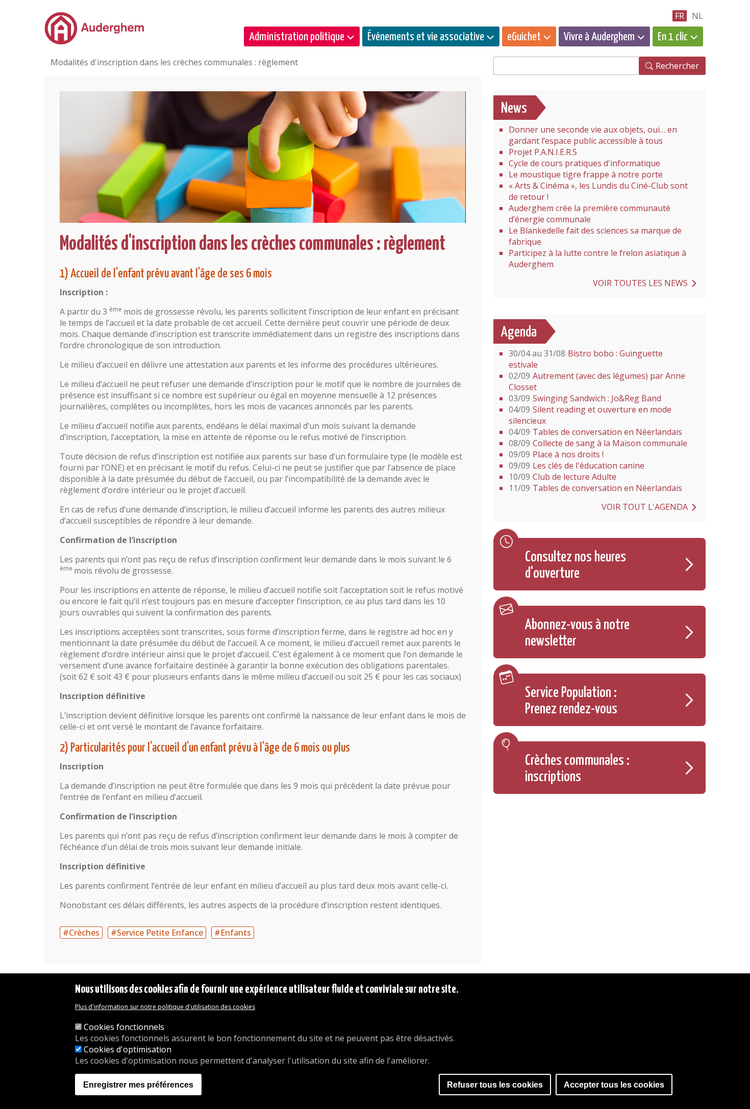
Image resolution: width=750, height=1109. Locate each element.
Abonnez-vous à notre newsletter (577, 633)
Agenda (519, 332)
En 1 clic (673, 37)
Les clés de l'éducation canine (576, 465)
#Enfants (232, 932)
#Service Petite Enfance (157, 932)
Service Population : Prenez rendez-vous (571, 701)
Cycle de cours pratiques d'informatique (584, 163)
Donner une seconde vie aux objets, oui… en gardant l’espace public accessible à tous (593, 135)
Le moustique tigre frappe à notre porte (586, 174)
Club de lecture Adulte (562, 476)
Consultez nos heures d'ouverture (575, 565)
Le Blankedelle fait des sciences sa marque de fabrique (595, 236)
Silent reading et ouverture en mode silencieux (590, 415)
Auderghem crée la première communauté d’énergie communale (589, 213)
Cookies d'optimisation (127, 1049)
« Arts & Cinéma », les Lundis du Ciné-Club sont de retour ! (598, 191)
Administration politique (296, 37)
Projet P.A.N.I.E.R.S (543, 152)
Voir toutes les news (640, 283)
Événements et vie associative (425, 37)
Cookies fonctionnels (124, 1027)
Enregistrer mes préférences (138, 1084)
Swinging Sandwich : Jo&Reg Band (585, 398)
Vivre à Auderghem (599, 37)
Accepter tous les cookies (614, 1084)
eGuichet (524, 37)
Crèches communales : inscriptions (577, 769)
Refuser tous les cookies (495, 1084)
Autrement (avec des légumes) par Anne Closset (597, 381)
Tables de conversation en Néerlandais (595, 431)
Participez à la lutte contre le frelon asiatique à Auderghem (597, 258)
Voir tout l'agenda (645, 506)
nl (697, 15)
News (514, 108)
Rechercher (677, 65)
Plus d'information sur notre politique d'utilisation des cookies (165, 1007)
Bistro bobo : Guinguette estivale (586, 359)
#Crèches (81, 932)
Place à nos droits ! (556, 454)
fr (679, 15)
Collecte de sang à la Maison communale (598, 443)
